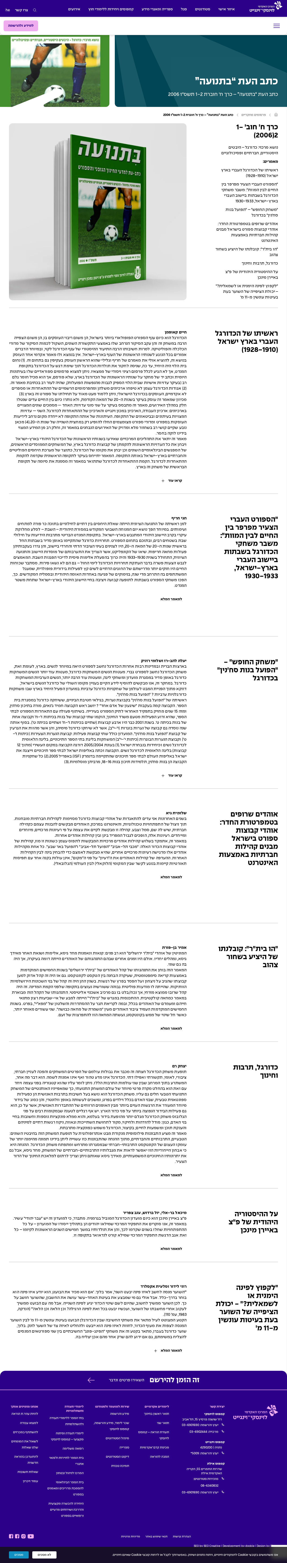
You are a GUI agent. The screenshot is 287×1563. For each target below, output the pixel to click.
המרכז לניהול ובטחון (70, 1473)
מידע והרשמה (119, 1413)
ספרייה (124, 1447)
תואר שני (163, 1423)
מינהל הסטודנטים (117, 1438)
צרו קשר (21, 10)
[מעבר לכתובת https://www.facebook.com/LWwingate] (11, 1536)
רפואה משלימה (73, 1448)
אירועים (74, 9)
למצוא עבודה (29, 1423)
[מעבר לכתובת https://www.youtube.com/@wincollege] (31, 1536)
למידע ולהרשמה (21, 25)
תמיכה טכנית (120, 1466)
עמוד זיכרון (30, 1481)
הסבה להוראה (159, 1456)
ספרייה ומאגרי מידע (157, 9)
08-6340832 (209, 1485)
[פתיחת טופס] (91, 1380)
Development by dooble (238, 1546)
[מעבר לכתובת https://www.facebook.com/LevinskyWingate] (17, 1536)
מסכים (18, 1554)
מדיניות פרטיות (130, 1536)
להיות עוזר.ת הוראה (24, 1413)
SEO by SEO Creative (207, 1546)
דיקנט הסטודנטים (117, 1456)
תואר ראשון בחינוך (156, 1413)
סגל (184, 9)
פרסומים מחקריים (253, 115)
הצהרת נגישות (182, 1536)
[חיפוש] (34, 10)
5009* (195, 1453)
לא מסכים (44, 1554)
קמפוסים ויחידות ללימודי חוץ (111, 9)
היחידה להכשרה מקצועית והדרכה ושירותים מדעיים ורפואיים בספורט (66, 1509)
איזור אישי (226, 9)
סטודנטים (202, 9)
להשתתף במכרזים (25, 1432)
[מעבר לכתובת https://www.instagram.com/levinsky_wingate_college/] (23, 1536)
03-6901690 (190, 1425)
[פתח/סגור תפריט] (277, 25)
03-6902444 (198, 1431)
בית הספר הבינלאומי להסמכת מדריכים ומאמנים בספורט (65, 1488)
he (8, 10)
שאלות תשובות (27, 1472)
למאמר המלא (171, 599)
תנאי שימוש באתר (156, 1536)
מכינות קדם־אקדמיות (154, 1447)
